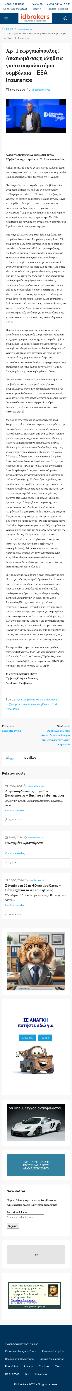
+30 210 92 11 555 (14, 4)
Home (9, 29)
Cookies (44, 1366)
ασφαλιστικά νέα (25, 29)
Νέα (27, 1373)
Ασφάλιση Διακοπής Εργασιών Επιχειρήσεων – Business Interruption (34, 793)
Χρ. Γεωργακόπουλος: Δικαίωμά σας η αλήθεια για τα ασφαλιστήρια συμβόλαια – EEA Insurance (32, 704)
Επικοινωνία (41, 1373)
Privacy (28, 1366)
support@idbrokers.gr (14, 8)
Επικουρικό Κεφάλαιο (53, 1351)
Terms (59, 1366)
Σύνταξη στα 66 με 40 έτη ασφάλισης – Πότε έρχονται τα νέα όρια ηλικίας (33, 887)
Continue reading (15, 810)
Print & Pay (11, 1366)
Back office (12, 1373)
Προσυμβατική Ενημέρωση (19, 1358)
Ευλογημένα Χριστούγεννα (24, 842)
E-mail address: (18, 1212)
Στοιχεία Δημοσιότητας (52, 1358)
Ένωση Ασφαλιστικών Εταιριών (21, 1343)
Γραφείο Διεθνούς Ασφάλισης (20, 1351)
